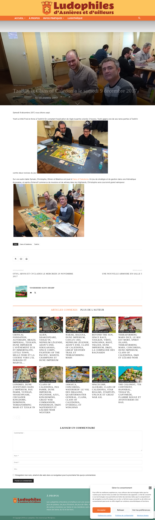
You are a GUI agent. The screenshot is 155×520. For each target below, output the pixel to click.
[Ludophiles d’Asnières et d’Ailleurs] (77, 8)
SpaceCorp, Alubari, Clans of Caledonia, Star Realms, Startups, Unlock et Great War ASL (104, 390)
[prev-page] (14, 417)
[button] (150, 488)
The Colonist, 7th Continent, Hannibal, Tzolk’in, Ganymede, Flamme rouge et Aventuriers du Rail (129, 393)
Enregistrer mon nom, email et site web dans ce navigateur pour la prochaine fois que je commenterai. (55, 475)
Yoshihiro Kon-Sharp (24, 97)
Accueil (19, 18)
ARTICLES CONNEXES (64, 309)
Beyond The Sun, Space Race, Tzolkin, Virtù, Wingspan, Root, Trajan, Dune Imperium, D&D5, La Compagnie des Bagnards (103, 344)
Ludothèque (75, 18)
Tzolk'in (36, 244)
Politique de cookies (105, 515)
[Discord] (32, 292)
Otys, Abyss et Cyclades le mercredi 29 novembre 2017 (43, 275)
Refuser (120, 510)
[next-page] (18, 417)
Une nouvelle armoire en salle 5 (122, 274)
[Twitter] (15, 258)
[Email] (20, 258)
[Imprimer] (26, 258)
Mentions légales (143, 515)
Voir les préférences (141, 510)
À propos (34, 18)
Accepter (101, 510)
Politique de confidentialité (124, 515)
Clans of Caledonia (80, 179)
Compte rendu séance (20, 85)
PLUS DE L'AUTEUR (92, 309)
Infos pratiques (52, 18)
